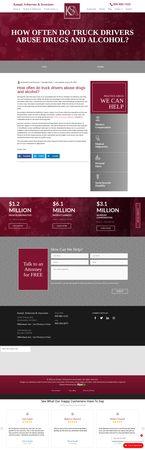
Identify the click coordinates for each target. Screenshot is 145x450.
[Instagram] (114, 318)
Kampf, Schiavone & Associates (34, 4)
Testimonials (91, 9)
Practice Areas (50, 9)
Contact (118, 9)
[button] (24, 156)
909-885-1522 (61, 316)
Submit (120, 291)
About (15, 9)
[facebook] (95, 318)
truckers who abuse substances (64, 117)
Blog (110, 9)
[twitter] (101, 318)
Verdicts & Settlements (32, 9)
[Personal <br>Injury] (97, 157)
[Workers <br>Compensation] (97, 118)
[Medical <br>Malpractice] (97, 138)
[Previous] (2, 429)
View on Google (27, 441)
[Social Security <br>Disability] (97, 176)
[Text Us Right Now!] (133, 446)
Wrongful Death (47, 82)
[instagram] (108, 318)
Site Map (72, 390)
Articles (102, 9)
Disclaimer (56, 390)
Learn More (18, 226)
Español (129, 9)
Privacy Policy (89, 390)
